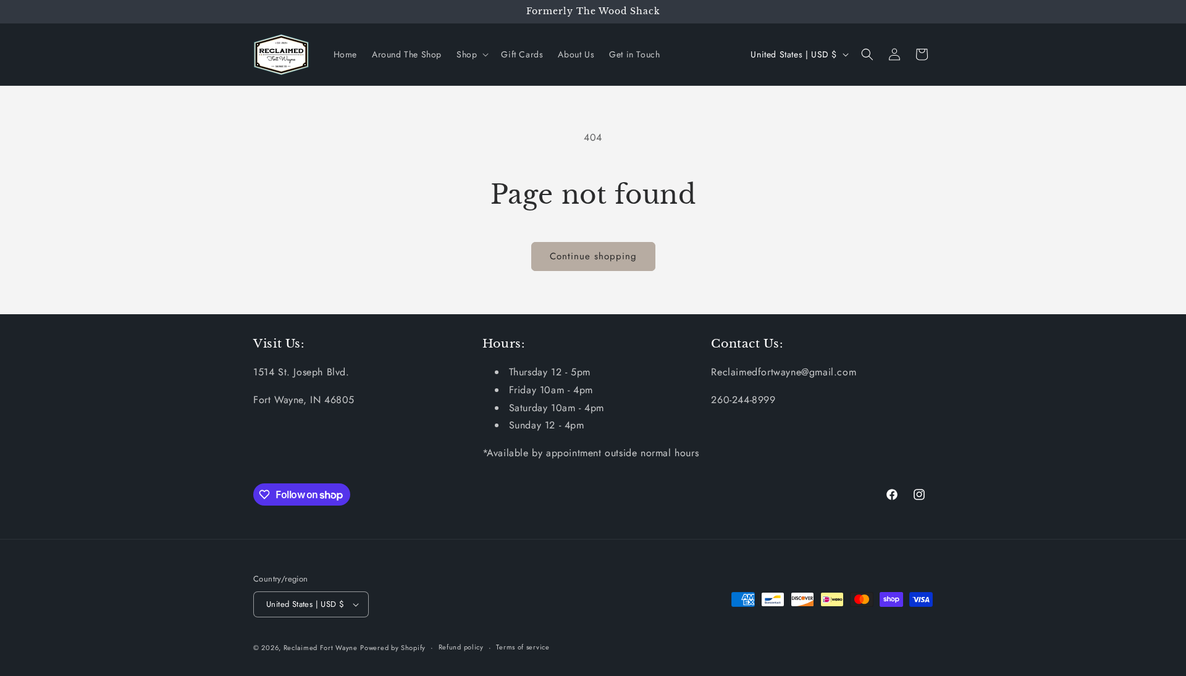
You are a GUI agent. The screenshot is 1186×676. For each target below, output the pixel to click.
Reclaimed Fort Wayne (321, 648)
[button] (471, 54)
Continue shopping (593, 256)
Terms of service (522, 647)
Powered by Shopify (393, 648)
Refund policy (461, 647)
